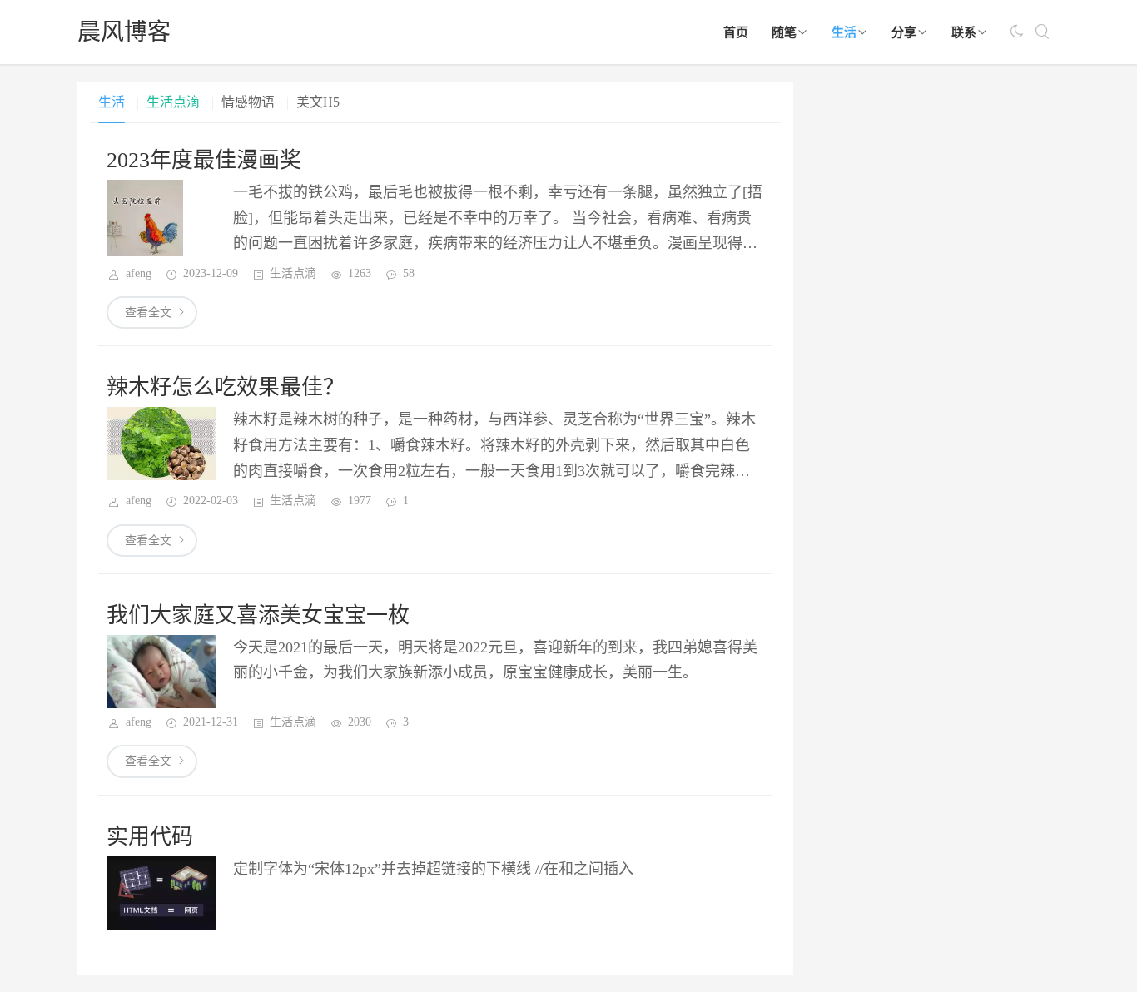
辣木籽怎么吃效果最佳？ (226, 387)
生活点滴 (173, 102)
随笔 (784, 32)
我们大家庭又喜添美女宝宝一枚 (258, 615)
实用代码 (150, 837)
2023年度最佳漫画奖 (204, 160)
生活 (844, 32)
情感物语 (248, 102)
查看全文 (148, 312)
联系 (963, 32)
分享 (903, 32)
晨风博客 (124, 32)
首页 (735, 32)
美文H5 (318, 102)
